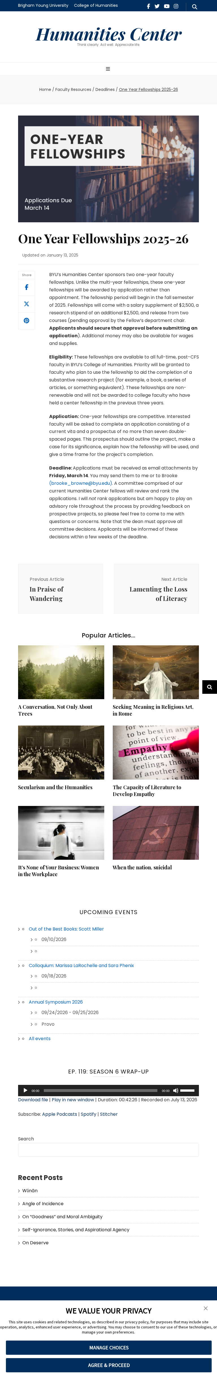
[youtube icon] (167, 6)
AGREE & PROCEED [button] (109, 1365)
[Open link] (26, 304)
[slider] (188, 1090)
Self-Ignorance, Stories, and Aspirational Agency (75, 1229)
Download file (33, 1099)
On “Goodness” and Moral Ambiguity (62, 1216)
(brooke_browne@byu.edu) (80, 483)
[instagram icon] (176, 6)
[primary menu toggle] (108, 69)
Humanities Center (108, 33)
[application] (108, 1090)
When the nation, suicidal (142, 867)
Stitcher (109, 1114)
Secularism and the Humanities (55, 787)
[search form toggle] (194, 7)
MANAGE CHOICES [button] (109, 1347)
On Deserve (35, 1242)
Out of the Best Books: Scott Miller (66, 929)
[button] (206, 1308)
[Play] (25, 1090)
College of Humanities (96, 5)
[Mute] (176, 1090)
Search (26, 1139)
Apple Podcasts (59, 1114)
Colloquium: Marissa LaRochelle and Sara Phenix (81, 965)
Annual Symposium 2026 (56, 1002)
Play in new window (73, 1099)
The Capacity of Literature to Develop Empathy (147, 790)
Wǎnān (30, 1190)
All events (40, 1038)
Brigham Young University (43, 5)
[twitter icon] (157, 6)
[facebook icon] (148, 6)
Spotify (88, 1114)
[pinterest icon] (26, 321)
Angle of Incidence (43, 1203)
